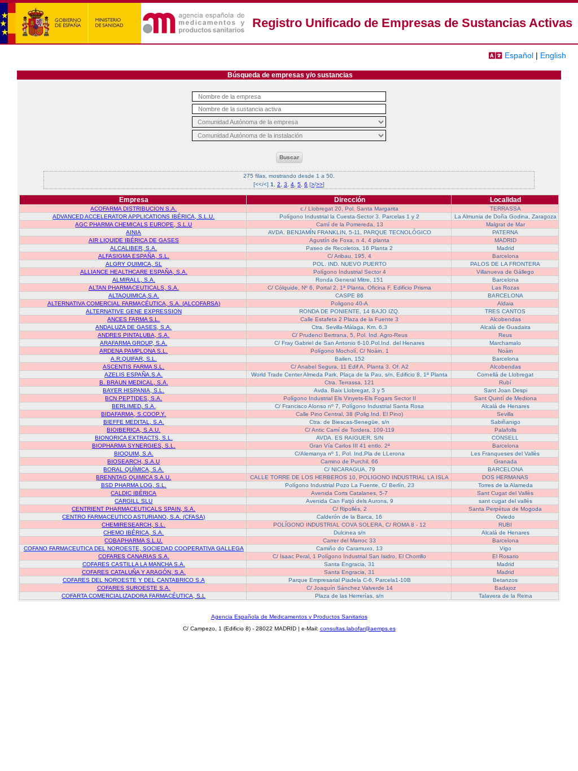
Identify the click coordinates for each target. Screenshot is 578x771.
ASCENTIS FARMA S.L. (133, 366)
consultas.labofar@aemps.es (358, 628)
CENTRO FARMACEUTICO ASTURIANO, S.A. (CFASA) (133, 517)
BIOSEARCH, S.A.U (133, 461)
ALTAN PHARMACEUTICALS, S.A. (134, 287)
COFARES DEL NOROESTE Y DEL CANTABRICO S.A (134, 580)
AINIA (133, 232)
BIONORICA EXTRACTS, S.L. (134, 438)
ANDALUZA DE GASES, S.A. (133, 327)
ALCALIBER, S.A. (133, 248)
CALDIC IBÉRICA (133, 493)
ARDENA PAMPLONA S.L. (133, 351)
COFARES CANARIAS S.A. (133, 556)
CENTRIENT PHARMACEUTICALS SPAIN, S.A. (133, 509)
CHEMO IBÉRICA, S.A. (133, 532)
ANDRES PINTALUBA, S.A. (133, 335)
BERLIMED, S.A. (134, 406)
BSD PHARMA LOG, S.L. (134, 485)
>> (319, 184)
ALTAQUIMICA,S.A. (133, 295)
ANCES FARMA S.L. (133, 319)
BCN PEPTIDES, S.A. (133, 398)
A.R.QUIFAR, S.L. (134, 359)
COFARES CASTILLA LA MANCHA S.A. (133, 564)
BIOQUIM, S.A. (134, 453)
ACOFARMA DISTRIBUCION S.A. (133, 208)
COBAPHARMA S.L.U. (133, 540)
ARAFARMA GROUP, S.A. (133, 343)
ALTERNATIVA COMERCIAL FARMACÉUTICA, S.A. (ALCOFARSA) (133, 303)
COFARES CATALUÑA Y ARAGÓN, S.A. (134, 572)
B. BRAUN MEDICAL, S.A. (133, 382)
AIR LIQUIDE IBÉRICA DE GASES (134, 240)
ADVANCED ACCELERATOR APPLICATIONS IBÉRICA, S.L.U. (133, 216)
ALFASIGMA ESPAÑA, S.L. (133, 256)
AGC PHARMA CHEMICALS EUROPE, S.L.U (133, 224)
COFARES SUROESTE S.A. (133, 588)
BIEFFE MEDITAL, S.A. (133, 422)
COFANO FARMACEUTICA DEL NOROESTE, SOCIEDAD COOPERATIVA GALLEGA (134, 548)
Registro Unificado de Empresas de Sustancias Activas (412, 23)
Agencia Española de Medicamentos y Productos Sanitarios (289, 617)
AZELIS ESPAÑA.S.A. (133, 374)
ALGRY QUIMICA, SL (134, 264)
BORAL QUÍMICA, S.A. (133, 469)
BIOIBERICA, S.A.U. (133, 430)
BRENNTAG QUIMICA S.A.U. (133, 477)
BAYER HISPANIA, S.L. (133, 390)
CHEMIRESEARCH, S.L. (133, 525)
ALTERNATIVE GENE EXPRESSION (134, 311)
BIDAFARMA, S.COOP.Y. (133, 414)
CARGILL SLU (133, 501)
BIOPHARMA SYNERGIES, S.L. (134, 446)
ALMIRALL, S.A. (133, 280)
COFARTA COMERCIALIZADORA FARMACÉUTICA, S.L (133, 596)
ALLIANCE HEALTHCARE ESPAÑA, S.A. (133, 272)
